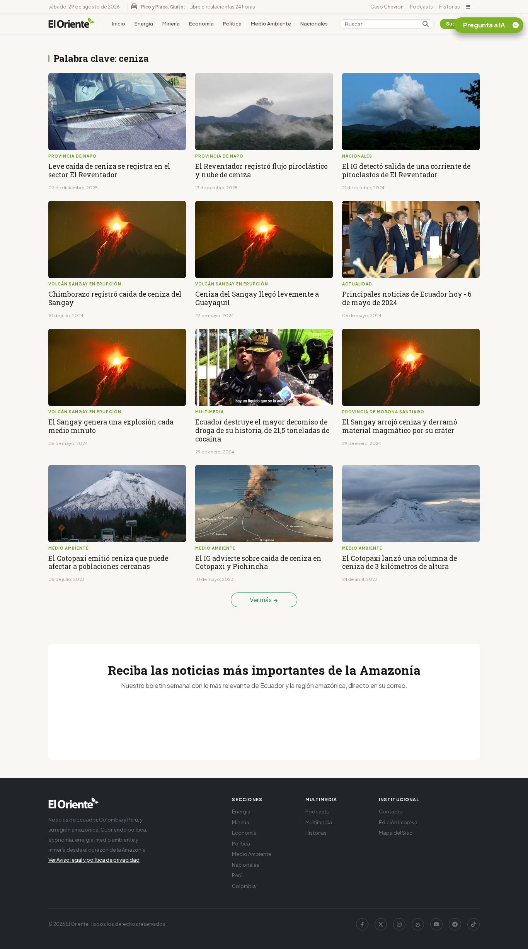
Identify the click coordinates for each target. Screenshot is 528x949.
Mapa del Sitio (396, 833)
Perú (237, 875)
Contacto (391, 811)
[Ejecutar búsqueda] (425, 24)
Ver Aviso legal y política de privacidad (94, 860)
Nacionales (314, 23)
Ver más (261, 600)
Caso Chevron (387, 7)
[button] (468, 6)
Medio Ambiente (271, 23)
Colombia (244, 886)
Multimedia (318, 822)
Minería (171, 23)
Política (232, 23)
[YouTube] (436, 924)
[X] (381, 924)
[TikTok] (473, 924)
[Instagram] (399, 924)
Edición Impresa (398, 822)
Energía (144, 23)
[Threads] (418, 924)
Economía (201, 23)
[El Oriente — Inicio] (71, 24)
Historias (449, 7)
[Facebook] (362, 924)
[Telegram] (455, 924)
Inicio (118, 23)
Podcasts (421, 7)
